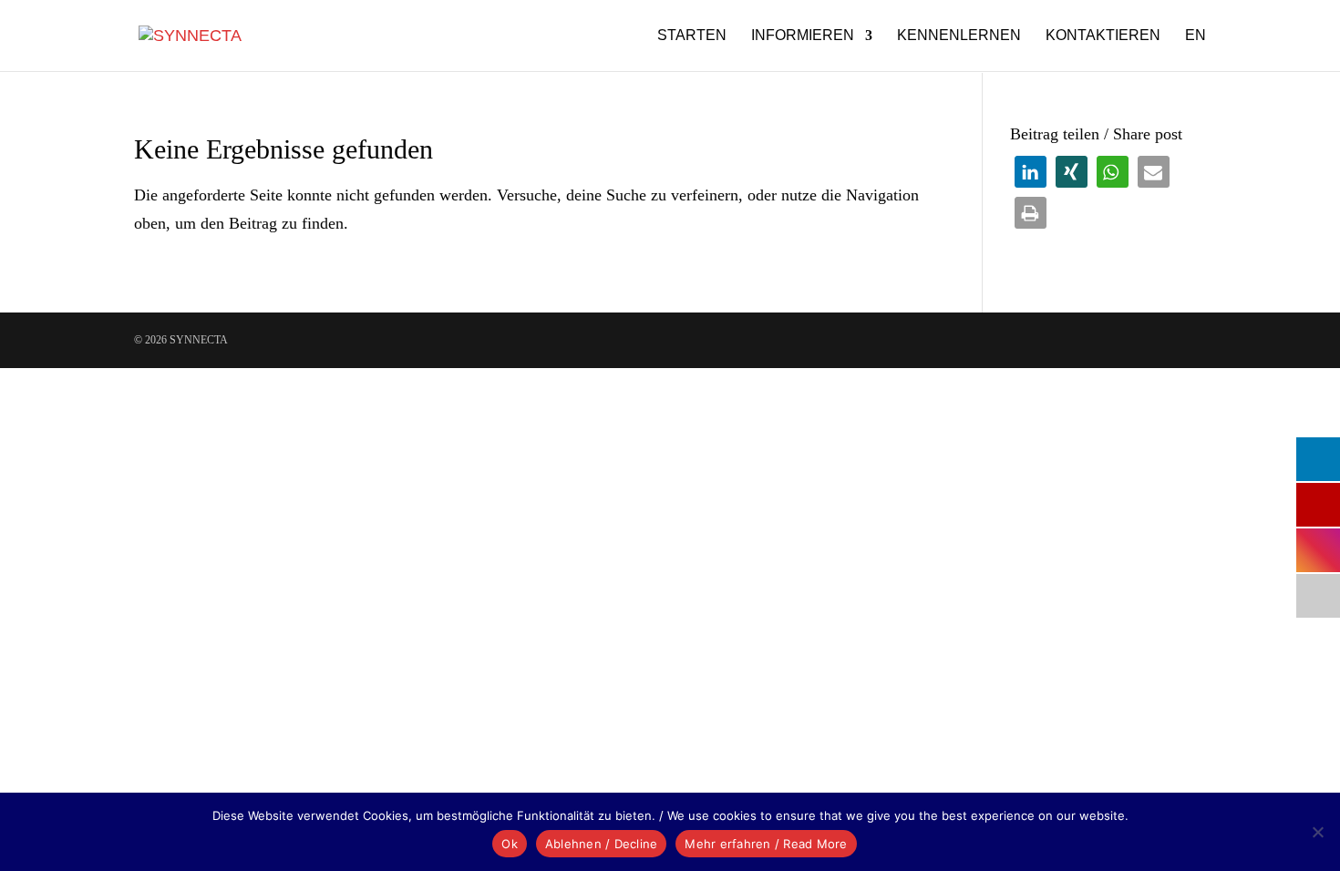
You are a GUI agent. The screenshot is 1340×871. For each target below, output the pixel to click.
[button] (1030, 172)
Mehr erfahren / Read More (766, 843)
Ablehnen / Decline (601, 843)
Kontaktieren (1103, 36)
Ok (509, 843)
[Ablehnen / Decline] (1317, 832)
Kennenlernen (959, 36)
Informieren (802, 36)
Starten (692, 36)
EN (1195, 36)
